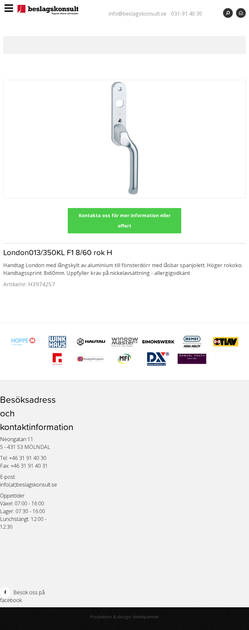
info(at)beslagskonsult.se (28, 484)
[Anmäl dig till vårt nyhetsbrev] (241, 13)
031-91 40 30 (186, 13)
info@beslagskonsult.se (137, 13)
